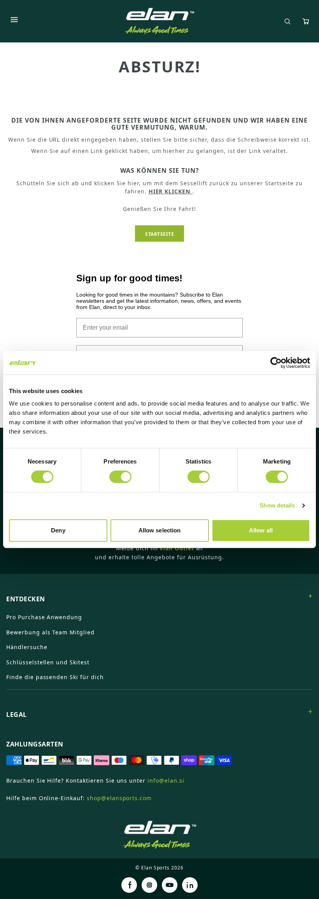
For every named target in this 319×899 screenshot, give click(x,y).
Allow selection (159, 530)
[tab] (159, 595)
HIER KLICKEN (170, 191)
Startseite (159, 234)
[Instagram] (149, 885)
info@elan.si (165, 780)
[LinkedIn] (190, 885)
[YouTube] (169, 885)
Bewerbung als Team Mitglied (50, 632)
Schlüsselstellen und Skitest (47, 662)
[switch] (120, 477)
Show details (277, 505)
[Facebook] (129, 885)
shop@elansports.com (119, 798)
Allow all (261, 530)
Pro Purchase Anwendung (44, 617)
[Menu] (14, 21)
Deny (58, 530)
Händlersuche (26, 647)
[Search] (287, 21)
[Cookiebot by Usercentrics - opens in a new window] (276, 363)
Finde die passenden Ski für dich (55, 677)
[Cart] (306, 21)
